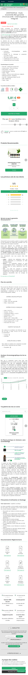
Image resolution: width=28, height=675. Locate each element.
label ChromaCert (6, 34)
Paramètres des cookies (13, 671)
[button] (14, 653)
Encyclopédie (11, 1)
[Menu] (2, 4)
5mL (14, 104)
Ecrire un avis (14, 191)
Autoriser (14, 668)
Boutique (3, 1)
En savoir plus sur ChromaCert (8, 276)
